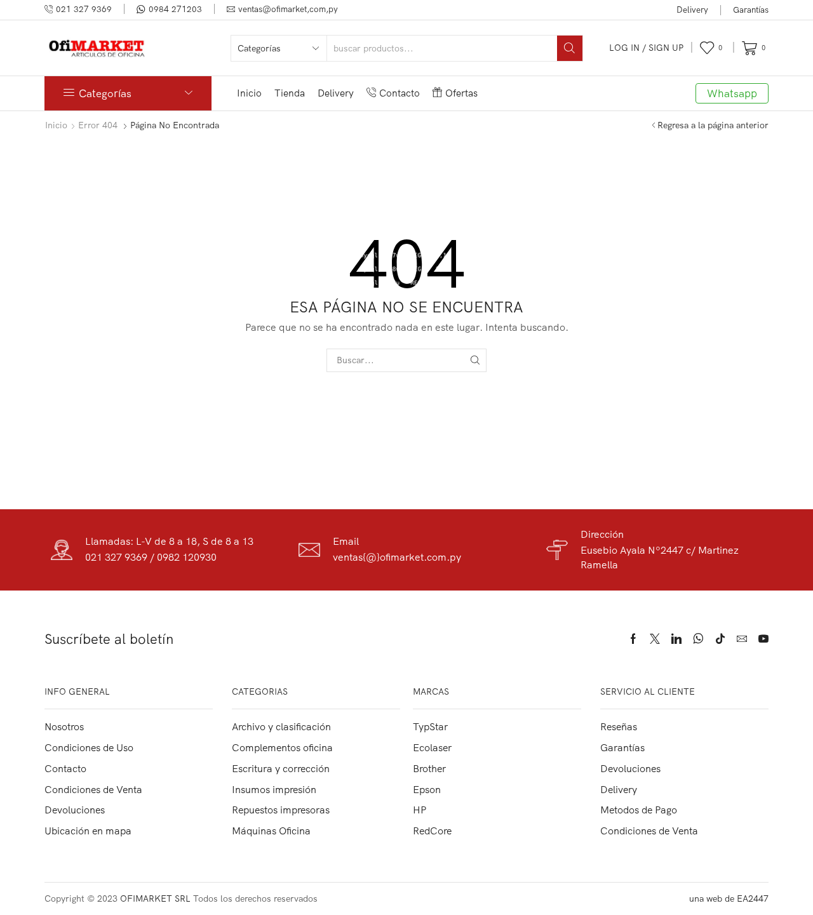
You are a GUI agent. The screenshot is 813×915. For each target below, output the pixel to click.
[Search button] (569, 48)
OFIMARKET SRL (155, 898)
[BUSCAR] (475, 360)
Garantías (751, 9)
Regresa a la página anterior (713, 125)
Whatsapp (732, 93)
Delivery (692, 9)
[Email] (742, 639)
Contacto (399, 93)
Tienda (289, 93)
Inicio (249, 93)
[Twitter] (655, 639)
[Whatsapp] (698, 639)
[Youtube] (763, 639)
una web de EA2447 (729, 898)
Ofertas (461, 93)
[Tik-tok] (720, 639)
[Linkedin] (676, 639)
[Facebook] (633, 639)
